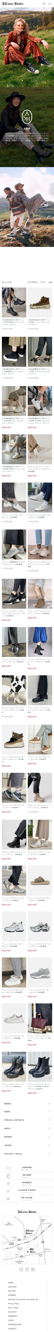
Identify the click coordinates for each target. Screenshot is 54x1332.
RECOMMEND (33, 282)
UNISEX (8, 1145)
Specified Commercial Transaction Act (23, 1299)
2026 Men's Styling (13, 1153)
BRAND (11, 10)
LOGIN (11, 1320)
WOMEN (8, 1137)
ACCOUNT (12, 1312)
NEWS (7, 1111)
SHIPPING (12, 1287)
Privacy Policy (13, 1303)
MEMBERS (12, 1316)
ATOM (15, 1308)
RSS (10, 1308)
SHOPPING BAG (14, 1324)
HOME (4, 10)
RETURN (11, 1291)
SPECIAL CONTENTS (14, 1120)
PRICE (43, 282)
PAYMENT (12, 1295)
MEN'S (7, 1128)
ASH (18, 10)
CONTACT (12, 1328)
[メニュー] (49, 3)
